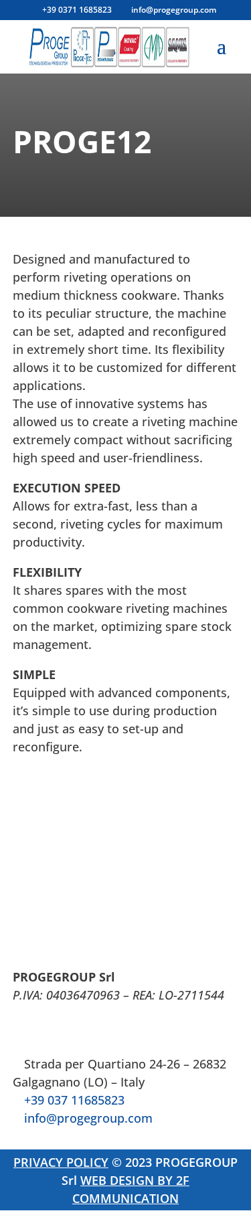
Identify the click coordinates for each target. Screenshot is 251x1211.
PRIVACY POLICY (60, 1162)
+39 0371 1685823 (77, 9)
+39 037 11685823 (74, 1100)
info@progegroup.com (88, 1118)
